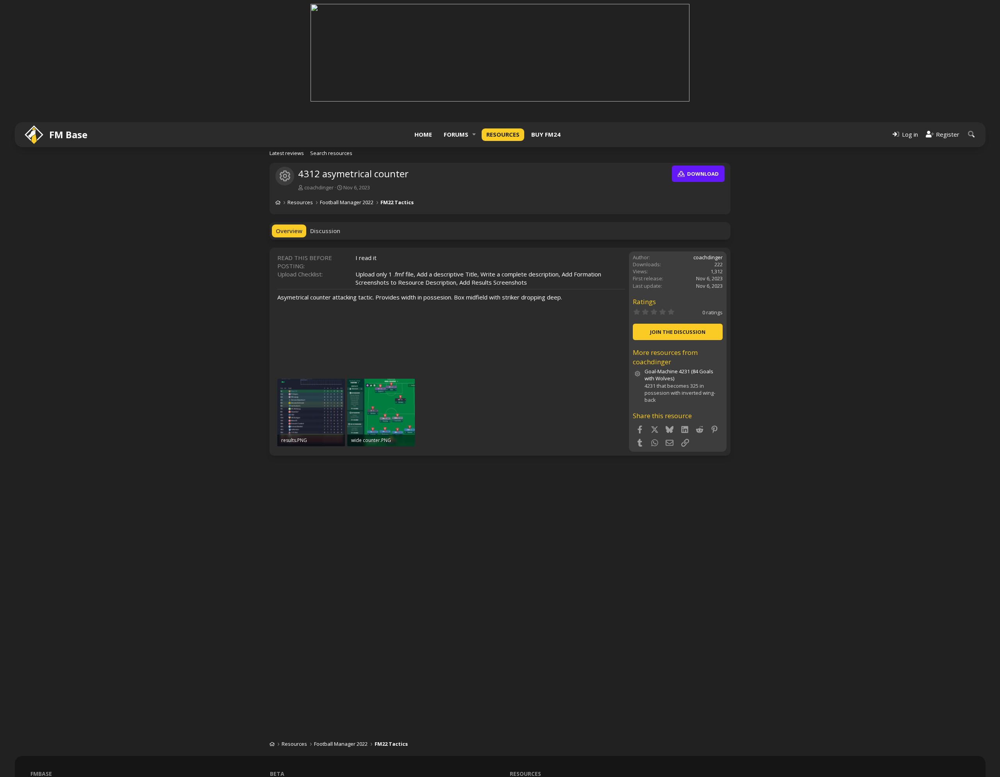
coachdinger (319, 187)
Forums (456, 134)
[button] (474, 134)
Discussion (325, 231)
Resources (503, 134)
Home (423, 134)
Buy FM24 (546, 134)
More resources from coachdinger (665, 357)
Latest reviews (287, 153)
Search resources (331, 153)
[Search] (971, 134)
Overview (289, 231)
